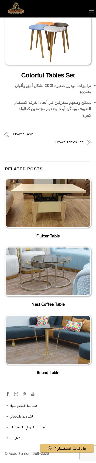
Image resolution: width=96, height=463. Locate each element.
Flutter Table (48, 236)
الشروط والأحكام (22, 417)
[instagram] (16, 394)
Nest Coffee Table (48, 305)
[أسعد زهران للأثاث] (16, 17)
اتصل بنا (16, 438)
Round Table (48, 373)
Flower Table (23, 135)
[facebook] (8, 394)
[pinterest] (25, 394)
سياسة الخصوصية (23, 406)
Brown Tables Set (69, 143)
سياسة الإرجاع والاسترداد (27, 427)
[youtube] (33, 394)
